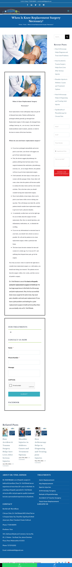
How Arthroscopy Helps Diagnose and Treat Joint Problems (61, 52)
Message (11, 367)
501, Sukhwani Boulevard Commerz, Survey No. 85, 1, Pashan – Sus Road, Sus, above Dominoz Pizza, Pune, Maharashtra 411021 (18, 537)
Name (11, 348)
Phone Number (14, 358)
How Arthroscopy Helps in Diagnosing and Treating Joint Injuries (40, 448)
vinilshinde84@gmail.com (44, 1)
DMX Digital (37, 562)
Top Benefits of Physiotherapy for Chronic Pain (61, 113)
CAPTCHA (11, 380)
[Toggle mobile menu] (68, 11)
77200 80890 (32, 1)
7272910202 (11, 545)
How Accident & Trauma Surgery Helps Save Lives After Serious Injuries (60, 67)
